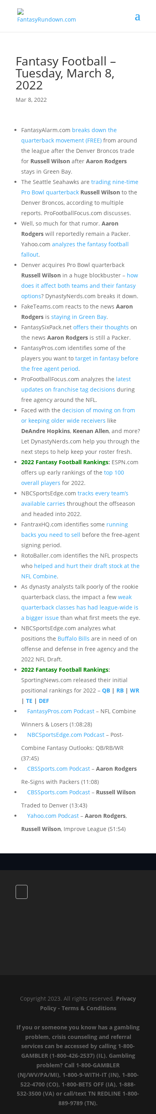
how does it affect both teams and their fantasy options (79, 285)
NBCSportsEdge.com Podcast (65, 734)
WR (134, 690)
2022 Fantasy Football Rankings (64, 462)
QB (106, 690)
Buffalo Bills (74, 638)
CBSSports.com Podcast (58, 768)
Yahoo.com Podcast (53, 815)
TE (29, 700)
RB (120, 690)
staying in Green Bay (78, 317)
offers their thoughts (101, 327)
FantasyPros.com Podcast (60, 711)
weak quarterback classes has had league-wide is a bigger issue (79, 607)
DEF (44, 700)
